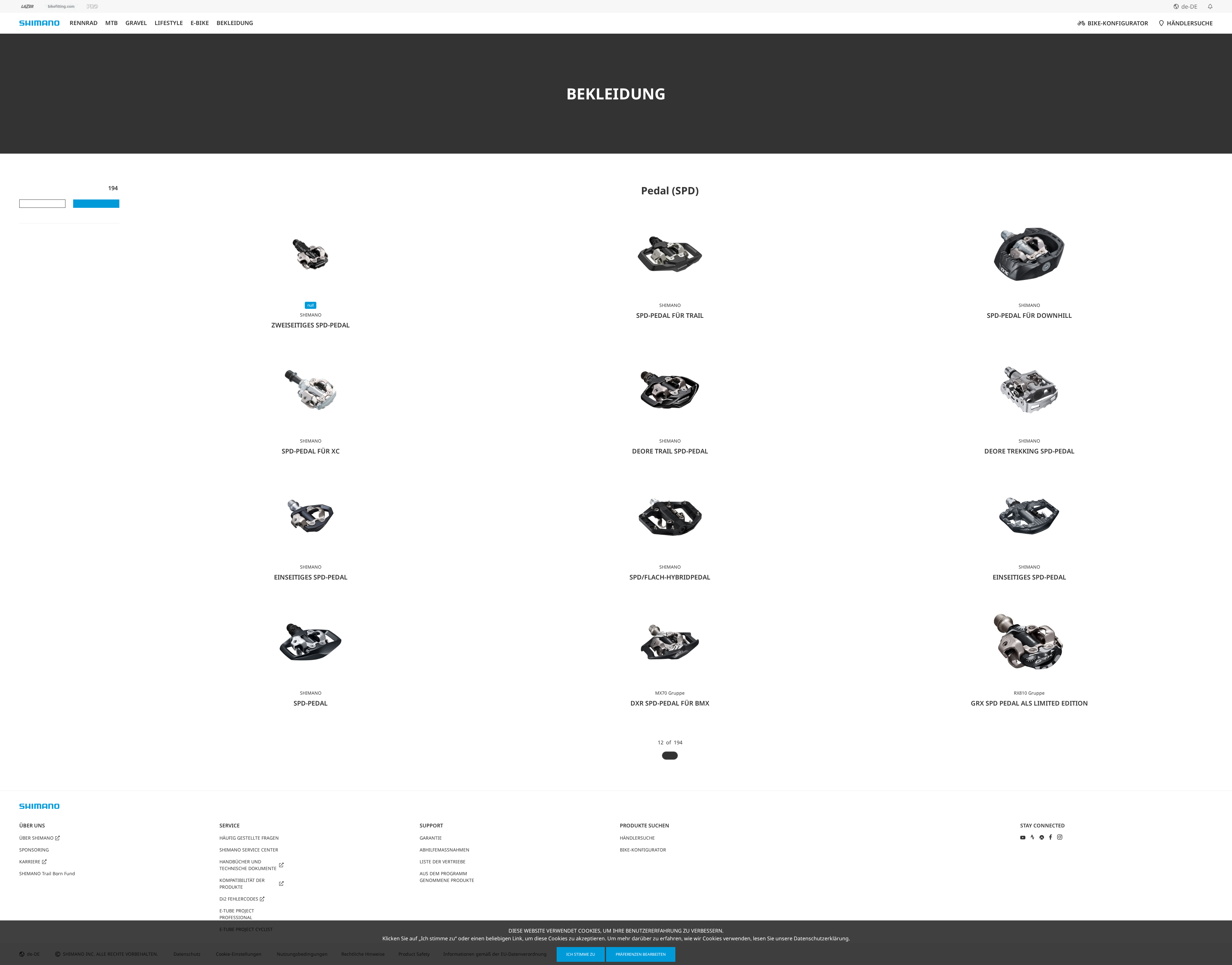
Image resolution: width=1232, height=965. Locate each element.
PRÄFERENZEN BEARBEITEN (641, 954)
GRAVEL (136, 23)
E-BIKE (200, 23)
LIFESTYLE (169, 23)
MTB (111, 23)
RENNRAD (84, 23)
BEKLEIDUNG (235, 23)
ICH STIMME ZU (580, 954)
